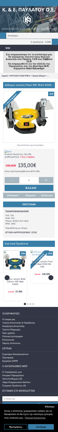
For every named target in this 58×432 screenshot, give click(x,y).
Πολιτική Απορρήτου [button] (35, 418)
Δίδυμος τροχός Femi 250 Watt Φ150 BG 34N (42, 264)
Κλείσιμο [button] (49, 407)
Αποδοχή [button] (41, 427)
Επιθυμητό (13, 195)
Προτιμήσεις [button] (15, 427)
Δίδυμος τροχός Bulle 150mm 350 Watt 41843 (15, 281)
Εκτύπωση (47, 195)
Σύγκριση (30, 195)
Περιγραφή (29, 204)
